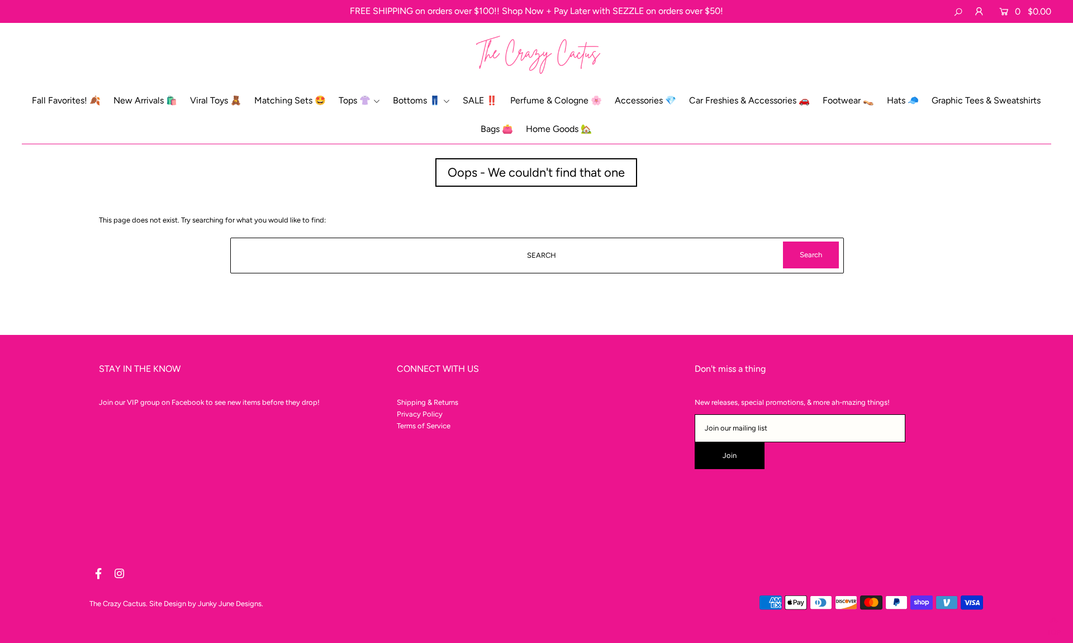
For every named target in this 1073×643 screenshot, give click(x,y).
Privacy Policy (420, 414)
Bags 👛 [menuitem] (497, 129)
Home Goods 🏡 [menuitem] (559, 129)
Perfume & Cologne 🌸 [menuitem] (556, 100)
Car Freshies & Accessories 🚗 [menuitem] (749, 100)
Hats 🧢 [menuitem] (903, 100)
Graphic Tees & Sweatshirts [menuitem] (986, 100)
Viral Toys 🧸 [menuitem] (215, 100)
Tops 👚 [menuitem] (355, 100)
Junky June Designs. (230, 603)
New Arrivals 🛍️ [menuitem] (145, 100)
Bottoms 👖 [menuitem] (416, 100)
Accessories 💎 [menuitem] (645, 100)
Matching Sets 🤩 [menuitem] (290, 100)
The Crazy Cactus (117, 603)
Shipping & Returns (427, 402)
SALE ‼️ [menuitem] (480, 100)
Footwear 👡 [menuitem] (848, 100)
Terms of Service (423, 426)
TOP (1054, 630)
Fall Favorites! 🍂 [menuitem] (66, 100)
